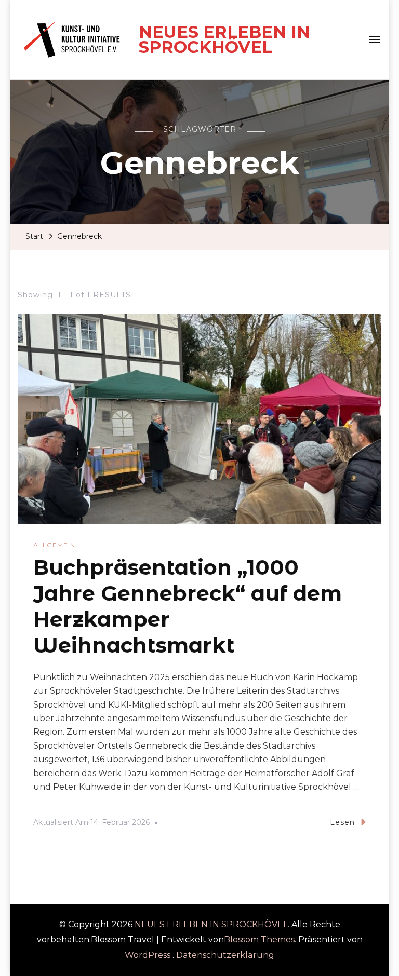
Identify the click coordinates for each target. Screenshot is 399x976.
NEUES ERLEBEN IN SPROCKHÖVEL (224, 40)
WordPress (147, 955)
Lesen (342, 822)
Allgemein (54, 545)
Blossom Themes (259, 939)
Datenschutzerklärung (225, 955)
